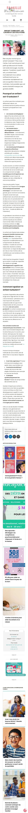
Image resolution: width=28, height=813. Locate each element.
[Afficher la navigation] (7, 20)
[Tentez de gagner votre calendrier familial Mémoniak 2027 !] (14, 668)
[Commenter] (14, 436)
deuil (9, 238)
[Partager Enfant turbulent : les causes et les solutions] (6, 436)
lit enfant (14, 637)
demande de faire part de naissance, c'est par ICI (14, 647)
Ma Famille (11, 25)
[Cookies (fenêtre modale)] (25, 810)
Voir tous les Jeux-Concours (15, 675)
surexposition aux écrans (12, 155)
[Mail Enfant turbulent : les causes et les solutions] (18, 436)
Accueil (5, 25)
